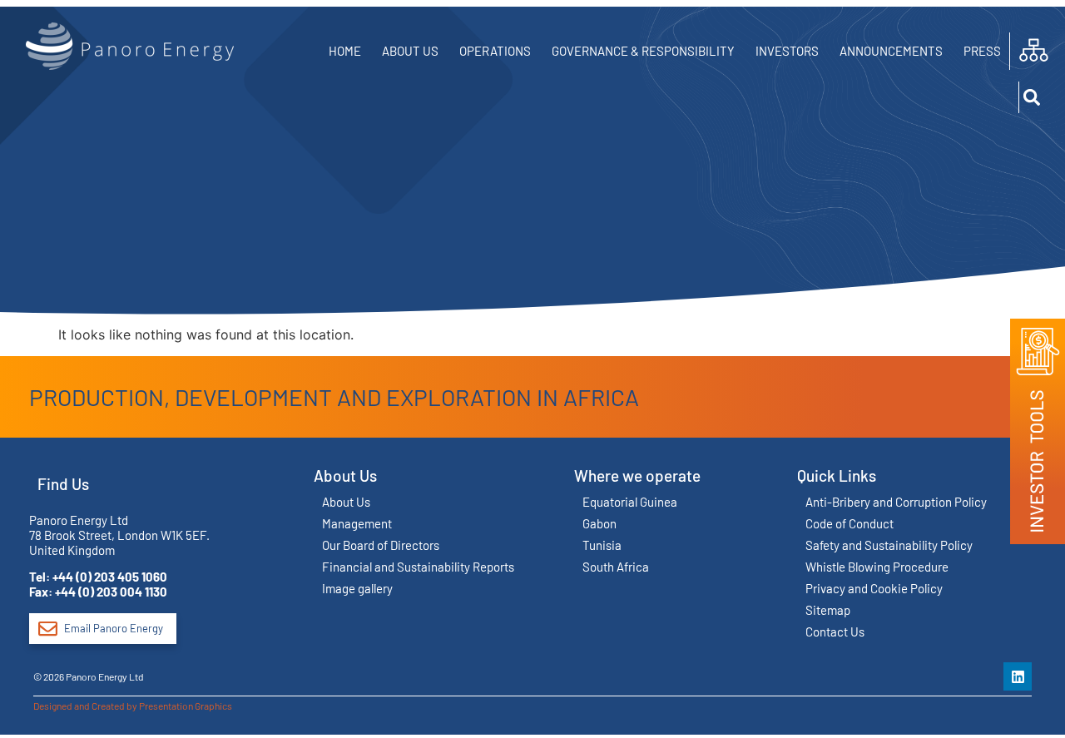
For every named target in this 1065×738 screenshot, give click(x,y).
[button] (1033, 97)
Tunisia (602, 544)
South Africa (615, 566)
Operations (495, 50)
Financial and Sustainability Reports (418, 566)
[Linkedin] (1017, 676)
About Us (346, 501)
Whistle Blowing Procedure (877, 566)
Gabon (599, 523)
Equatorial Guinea (629, 501)
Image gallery (357, 588)
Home (345, 50)
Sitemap (827, 609)
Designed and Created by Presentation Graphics (132, 705)
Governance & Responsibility (643, 50)
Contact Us (834, 631)
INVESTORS (787, 50)
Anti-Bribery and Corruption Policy (896, 501)
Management (357, 523)
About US (410, 50)
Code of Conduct (849, 523)
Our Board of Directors (380, 544)
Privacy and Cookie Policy (874, 588)
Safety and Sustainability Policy (889, 544)
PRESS (982, 50)
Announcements (891, 50)
